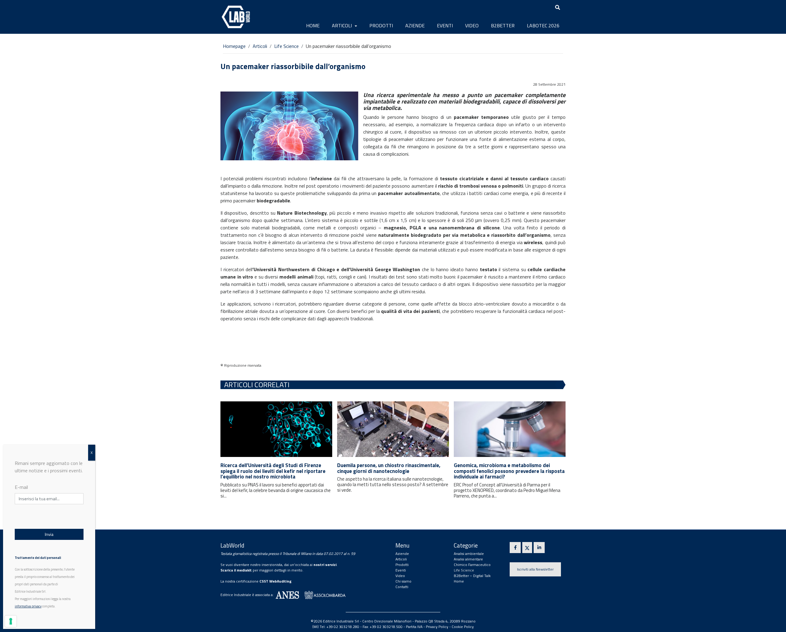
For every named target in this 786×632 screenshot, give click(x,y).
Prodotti (381, 25)
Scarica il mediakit (236, 570)
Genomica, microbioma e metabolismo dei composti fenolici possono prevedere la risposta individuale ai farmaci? (509, 471)
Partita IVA (414, 627)
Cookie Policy (463, 627)
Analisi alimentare (468, 559)
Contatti (401, 587)
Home (313, 25)
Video (472, 25)
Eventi (445, 25)
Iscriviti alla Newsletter (535, 569)
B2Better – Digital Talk (472, 576)
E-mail (21, 487)
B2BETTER (503, 25)
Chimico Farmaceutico (472, 565)
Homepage (234, 46)
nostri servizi (325, 565)
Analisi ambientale (469, 553)
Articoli (342, 25)
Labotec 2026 (543, 25)
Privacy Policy (437, 627)
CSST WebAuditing (275, 581)
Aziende (415, 25)
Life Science (286, 46)
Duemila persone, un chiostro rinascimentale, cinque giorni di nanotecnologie (388, 468)
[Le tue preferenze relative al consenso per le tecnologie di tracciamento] (11, 621)
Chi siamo (403, 581)
